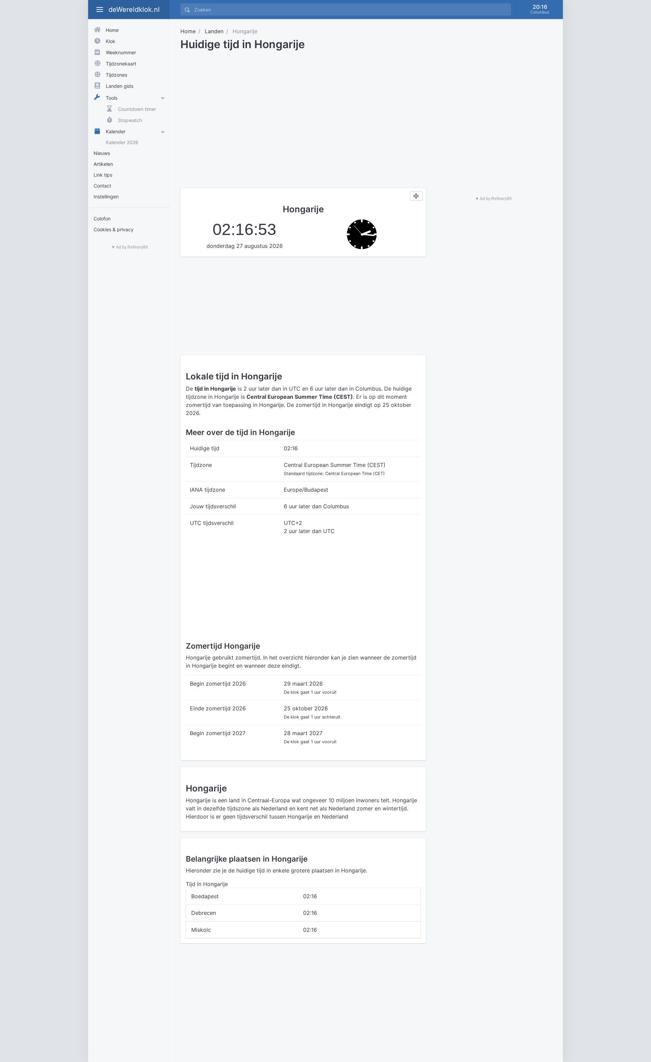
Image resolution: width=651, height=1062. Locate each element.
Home (188, 31)
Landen (214, 31)
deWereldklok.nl (134, 9)
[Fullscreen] (416, 196)
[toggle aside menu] (100, 9)
